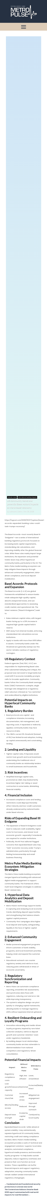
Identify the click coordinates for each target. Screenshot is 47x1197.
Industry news (12, 497)
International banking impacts (27, 497)
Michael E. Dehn (16, 511)
